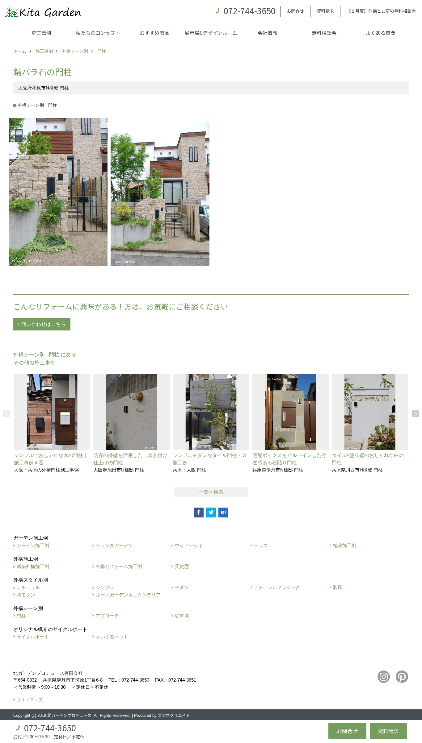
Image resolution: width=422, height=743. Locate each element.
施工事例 (41, 32)
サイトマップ (30, 699)
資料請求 (325, 11)
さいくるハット (112, 636)
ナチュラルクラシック (277, 587)
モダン (182, 587)
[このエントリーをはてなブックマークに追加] (223, 512)
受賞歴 (182, 566)
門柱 (21, 615)
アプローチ (107, 615)
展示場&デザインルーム (210, 32)
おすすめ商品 (154, 32)
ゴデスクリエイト (174, 715)
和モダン (26, 594)
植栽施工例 (344, 545)
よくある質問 (380, 32)
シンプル (105, 587)
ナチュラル (28, 587)
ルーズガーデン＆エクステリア (128, 594)
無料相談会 (324, 32)
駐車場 (182, 615)
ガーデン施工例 (33, 545)
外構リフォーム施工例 (119, 566)
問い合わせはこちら (43, 324)
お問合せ (295, 11)
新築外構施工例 (33, 566)
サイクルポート (33, 636)
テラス (261, 545)
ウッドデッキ (189, 545)
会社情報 (267, 32)
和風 (337, 587)
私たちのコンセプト (98, 32)
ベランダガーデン (114, 545)
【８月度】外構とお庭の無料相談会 (381, 11)
